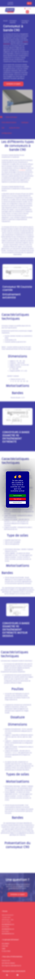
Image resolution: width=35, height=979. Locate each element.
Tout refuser (17, 499)
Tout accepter (17, 496)
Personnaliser (17, 502)
